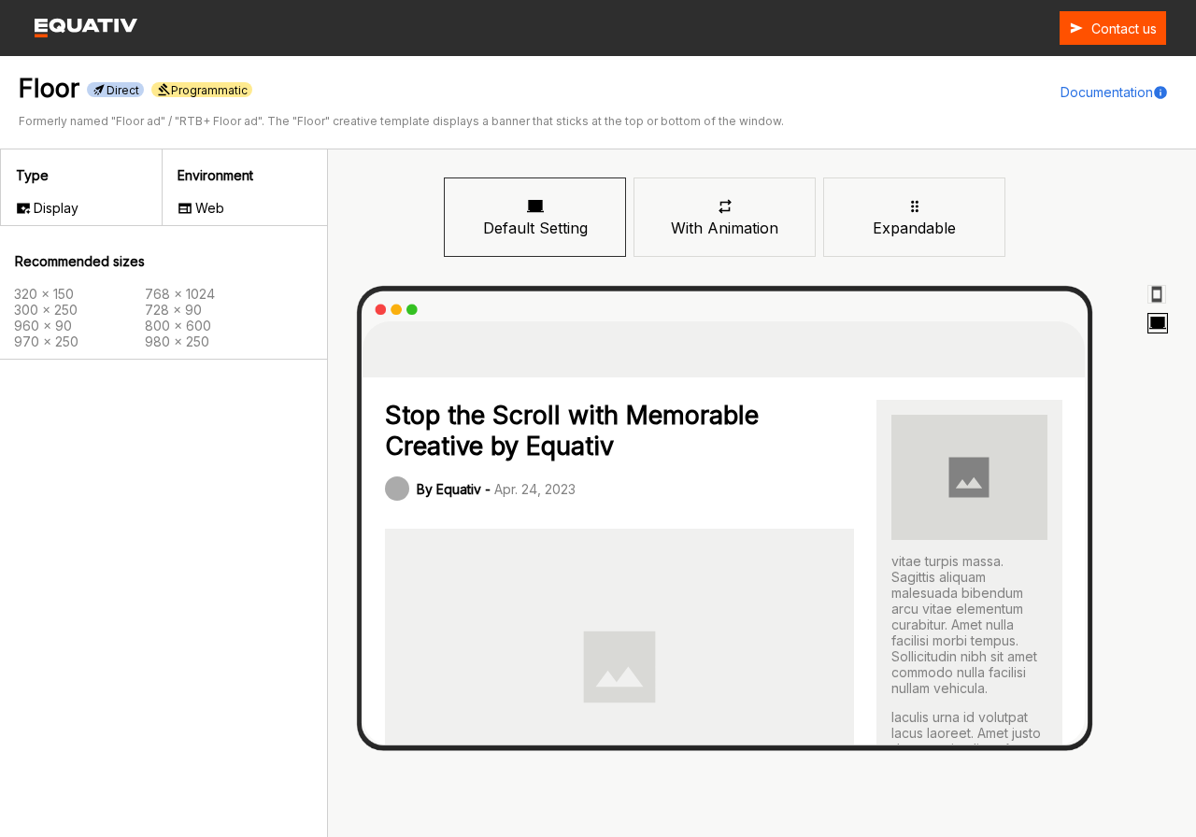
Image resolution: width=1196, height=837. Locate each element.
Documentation (1107, 92)
